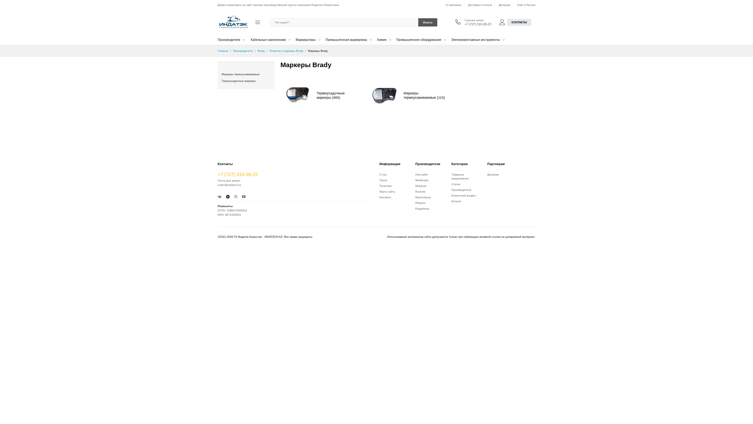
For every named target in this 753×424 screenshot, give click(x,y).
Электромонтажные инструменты (475, 39)
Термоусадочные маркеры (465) (331, 95)
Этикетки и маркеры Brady (286, 50)
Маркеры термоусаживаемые (241, 74)
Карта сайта (387, 191)
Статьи (455, 184)
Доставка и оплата (480, 4)
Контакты (519, 22)
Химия (382, 39)
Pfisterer (420, 203)
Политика (385, 185)
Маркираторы (306, 39)
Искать (428, 22)
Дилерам (504, 4)
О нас (383, 174)
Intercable (421, 174)
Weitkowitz (421, 180)
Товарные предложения (460, 176)
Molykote (421, 185)
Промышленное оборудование (418, 39)
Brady (261, 50)
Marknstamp (423, 197)
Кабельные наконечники (268, 39)
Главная (223, 50)
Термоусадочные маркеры (239, 80)
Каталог (456, 201)
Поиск (383, 180)
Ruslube (420, 191)
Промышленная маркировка (346, 39)
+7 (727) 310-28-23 (478, 24)
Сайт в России (526, 4)
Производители (229, 39)
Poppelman (422, 208)
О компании (453, 4)
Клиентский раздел (463, 195)
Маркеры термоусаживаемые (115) (424, 95)
